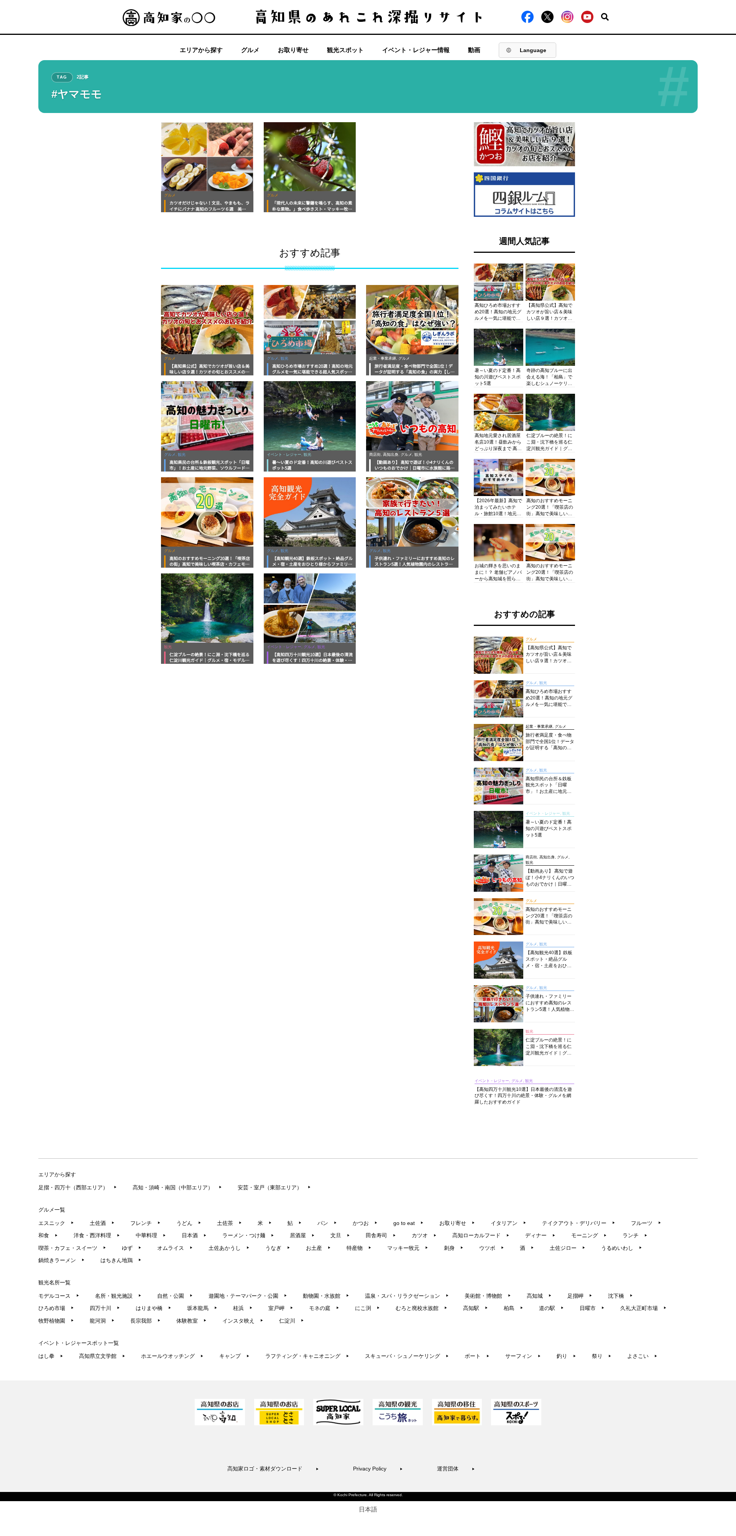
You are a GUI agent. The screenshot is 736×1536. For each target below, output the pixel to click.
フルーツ (646, 1223)
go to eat (408, 1223)
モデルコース (58, 1296)
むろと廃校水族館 (421, 1308)
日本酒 (194, 1235)
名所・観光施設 (118, 1296)
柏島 (513, 1308)
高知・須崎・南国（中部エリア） (177, 1187)
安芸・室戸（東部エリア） (274, 1187)
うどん (188, 1223)
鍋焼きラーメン (61, 1260)
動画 (474, 50)
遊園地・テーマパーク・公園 (248, 1296)
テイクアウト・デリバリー (578, 1223)
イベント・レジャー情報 (416, 50)
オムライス (175, 1248)
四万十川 (105, 1308)
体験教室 (191, 1321)
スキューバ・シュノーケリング (407, 1356)
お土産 (318, 1248)
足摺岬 (579, 1296)
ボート (477, 1356)
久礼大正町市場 (643, 1308)
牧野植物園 (56, 1321)
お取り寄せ (293, 50)
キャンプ (234, 1356)
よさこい (642, 1356)
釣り (566, 1356)
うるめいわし (621, 1248)
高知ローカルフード (480, 1235)
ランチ (635, 1235)
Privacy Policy (378, 1469)
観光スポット (345, 50)
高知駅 (475, 1308)
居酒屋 (302, 1235)
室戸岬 (280, 1308)
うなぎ (277, 1248)
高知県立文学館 (102, 1356)
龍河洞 (102, 1321)
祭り (601, 1356)
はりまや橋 (153, 1308)
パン (327, 1223)
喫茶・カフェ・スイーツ (72, 1248)
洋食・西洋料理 (97, 1235)
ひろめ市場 (56, 1308)
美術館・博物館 (488, 1296)
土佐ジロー (567, 1248)
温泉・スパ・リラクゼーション (407, 1296)
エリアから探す (201, 50)
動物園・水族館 (326, 1296)
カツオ (424, 1235)
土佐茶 (229, 1223)
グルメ (250, 50)
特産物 (359, 1248)
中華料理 (151, 1235)
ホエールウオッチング (172, 1356)
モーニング (589, 1235)
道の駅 (551, 1308)
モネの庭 (324, 1308)
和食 (48, 1235)
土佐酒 (102, 1223)
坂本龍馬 (202, 1308)
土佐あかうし (229, 1248)
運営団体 (456, 1469)
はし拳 (50, 1356)
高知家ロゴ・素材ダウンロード (273, 1469)
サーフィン (523, 1356)
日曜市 (592, 1308)
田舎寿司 (381, 1235)
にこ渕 (367, 1308)
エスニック (56, 1223)
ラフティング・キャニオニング (307, 1356)
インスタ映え (242, 1321)
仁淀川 (291, 1321)
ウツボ (491, 1248)
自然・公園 (175, 1296)
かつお (365, 1223)
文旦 (340, 1235)
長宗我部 (145, 1321)
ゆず (131, 1248)
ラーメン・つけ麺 (248, 1235)
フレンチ (145, 1223)
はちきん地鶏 (120, 1260)
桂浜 (243, 1308)
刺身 (453, 1248)
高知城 (539, 1296)
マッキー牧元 (407, 1248)
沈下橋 (620, 1296)
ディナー (540, 1235)
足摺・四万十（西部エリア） (77, 1187)
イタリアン (508, 1223)
